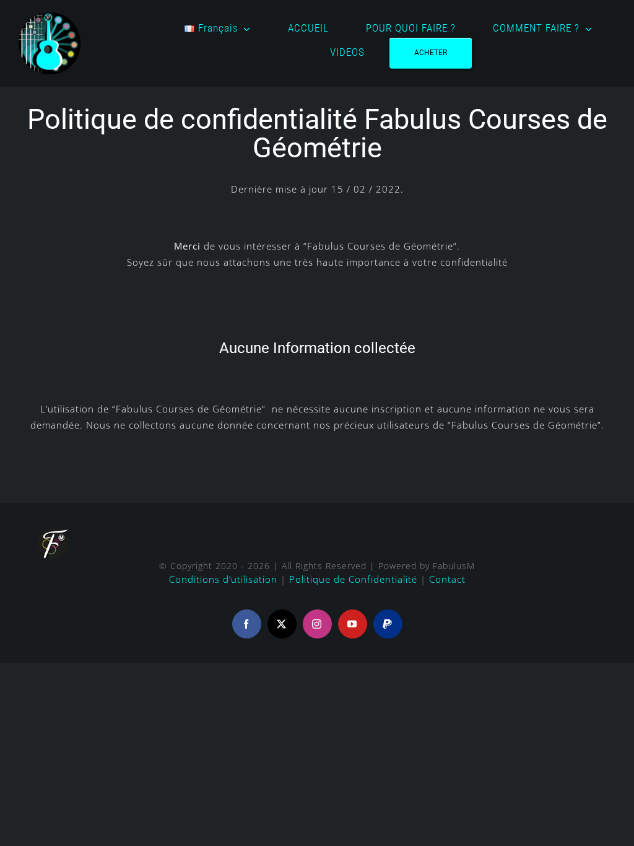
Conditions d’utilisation (223, 579)
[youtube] (352, 624)
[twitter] (282, 624)
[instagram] (317, 624)
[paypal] (387, 624)
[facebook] (246, 624)
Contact (447, 579)
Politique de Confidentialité (353, 579)
